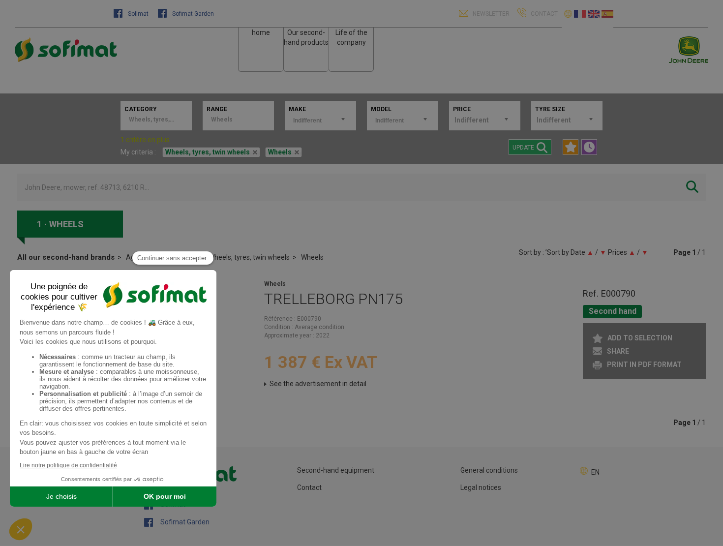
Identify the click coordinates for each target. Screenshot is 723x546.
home (261, 32)
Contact (309, 487)
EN (595, 472)
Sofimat (138, 13)
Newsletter (490, 13)
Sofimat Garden (192, 13)
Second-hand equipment (335, 470)
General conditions (489, 470)
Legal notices (480, 487)
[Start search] (692, 187)
